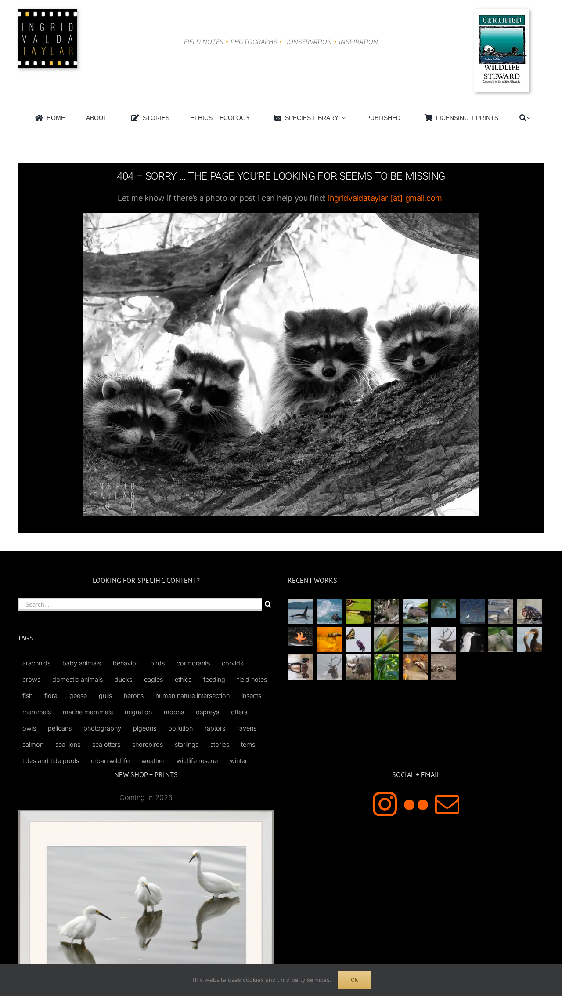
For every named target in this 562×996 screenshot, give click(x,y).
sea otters (106, 744)
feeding (214, 679)
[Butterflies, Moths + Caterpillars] (358, 639)
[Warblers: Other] (386, 639)
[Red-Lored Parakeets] (386, 667)
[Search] (522, 117)
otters (239, 712)
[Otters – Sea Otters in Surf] (329, 611)
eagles (153, 679)
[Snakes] (358, 611)
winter (238, 760)
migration (138, 712)
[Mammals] (443, 639)
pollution (180, 728)
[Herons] (472, 639)
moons (174, 712)
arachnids (36, 663)
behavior (125, 663)
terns (248, 744)
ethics (183, 679)
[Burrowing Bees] (443, 667)
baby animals (81, 663)
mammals (36, 712)
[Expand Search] (528, 117)
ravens (246, 728)
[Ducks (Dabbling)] (301, 667)
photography (102, 728)
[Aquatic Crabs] (529, 611)
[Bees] (329, 639)
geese (78, 695)
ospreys (207, 712)
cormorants (193, 663)
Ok (354, 980)
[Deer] (358, 667)
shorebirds (147, 744)
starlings (186, 744)
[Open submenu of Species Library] (342, 117)
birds (157, 663)
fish (27, 695)
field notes (252, 679)
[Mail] (447, 804)
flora (51, 695)
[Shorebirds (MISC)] (472, 611)
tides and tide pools (50, 760)
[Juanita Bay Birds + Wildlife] (415, 611)
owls (29, 728)
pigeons (144, 728)
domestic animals (77, 679)
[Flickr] (416, 804)
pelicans (60, 728)
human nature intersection (192, 695)
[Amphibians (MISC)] (443, 608)
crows (31, 679)
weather (153, 760)
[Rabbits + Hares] (386, 611)
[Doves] (500, 639)
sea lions (67, 744)
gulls (105, 695)
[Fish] (500, 611)
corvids (232, 663)
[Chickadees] (415, 667)
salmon (32, 744)
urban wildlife (110, 760)
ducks (123, 679)
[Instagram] (385, 804)
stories (219, 744)
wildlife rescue (197, 760)
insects (251, 695)
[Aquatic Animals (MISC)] (301, 636)
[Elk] (329, 667)
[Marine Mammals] (415, 639)
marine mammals (88, 712)
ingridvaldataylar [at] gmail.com (385, 198)
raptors (215, 728)
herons (134, 695)
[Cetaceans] (301, 611)
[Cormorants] (529, 639)
